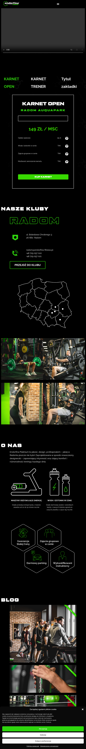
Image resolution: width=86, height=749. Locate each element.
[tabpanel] (43, 141)
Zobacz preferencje (43, 741)
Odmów (43, 735)
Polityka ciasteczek (33, 746)
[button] (83, 709)
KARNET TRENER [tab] (38, 83)
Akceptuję (43, 729)
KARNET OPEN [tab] (11, 83)
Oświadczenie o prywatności (49, 746)
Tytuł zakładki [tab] (69, 83)
